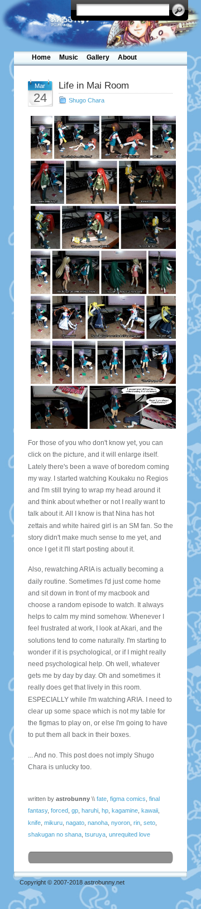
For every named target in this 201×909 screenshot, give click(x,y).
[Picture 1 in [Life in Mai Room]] (100, 272)
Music (68, 57)
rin (136, 822)
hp (105, 810)
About (127, 57)
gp (74, 810)
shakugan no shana (55, 834)
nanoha (98, 822)
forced (59, 810)
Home (41, 57)
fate (102, 798)
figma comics (128, 798)
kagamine (125, 810)
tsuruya (95, 834)
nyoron (120, 822)
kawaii (149, 810)
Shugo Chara (86, 100)
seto (149, 822)
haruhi (90, 810)
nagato (75, 822)
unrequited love (129, 834)
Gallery (98, 57)
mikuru (53, 822)
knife (34, 822)
